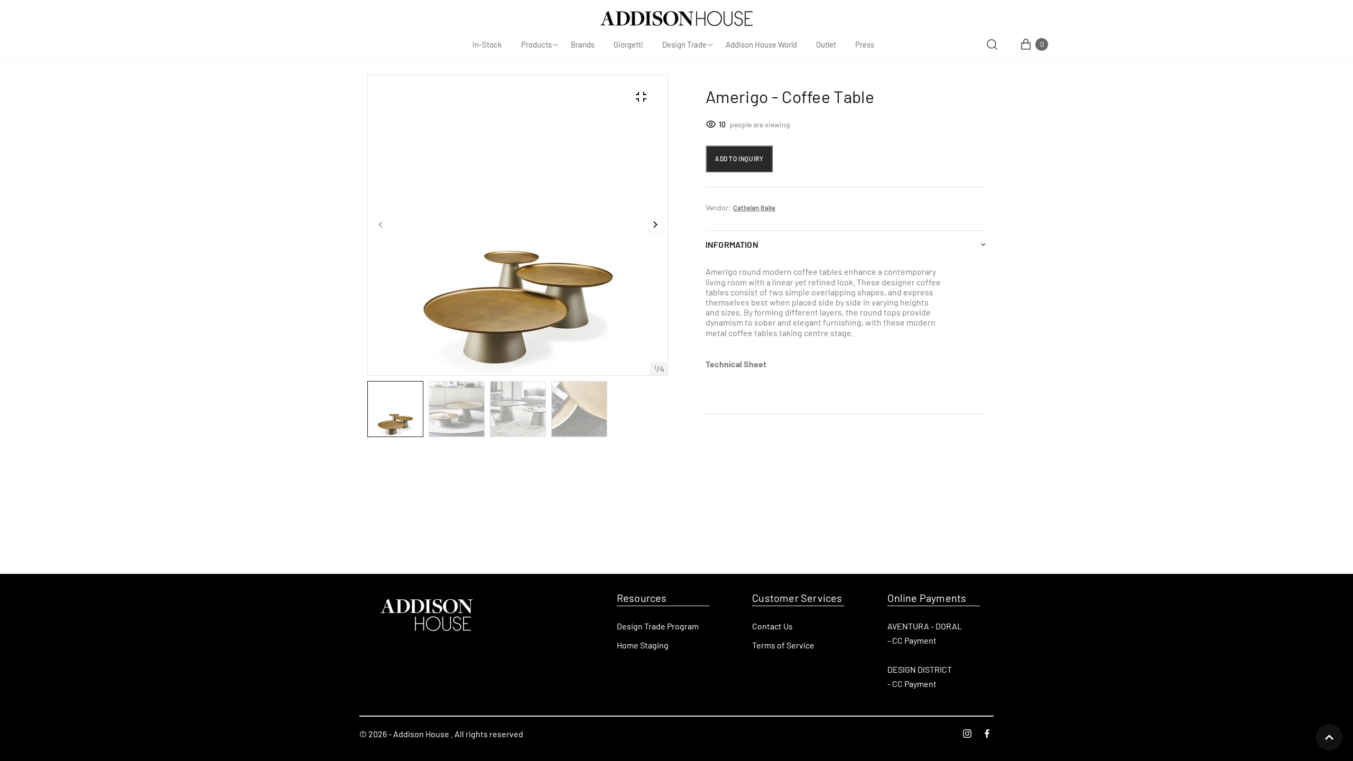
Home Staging (643, 645)
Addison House (421, 734)
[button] (381, 225)
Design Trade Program (658, 626)
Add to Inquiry (739, 158)
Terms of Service (783, 645)
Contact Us (772, 626)
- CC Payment (912, 640)
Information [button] (732, 244)
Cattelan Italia (754, 207)
